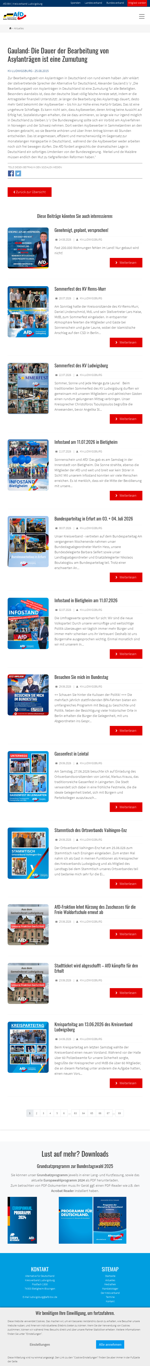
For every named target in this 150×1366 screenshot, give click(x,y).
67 (108, 1113)
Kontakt (110, 1301)
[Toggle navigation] (141, 16)
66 (100, 1113)
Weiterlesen (126, 262)
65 (91, 1113)
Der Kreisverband (110, 1293)
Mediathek (110, 1284)
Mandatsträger (110, 1288)
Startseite (110, 1276)
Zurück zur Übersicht (29, 192)
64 (83, 1113)
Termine (110, 1297)
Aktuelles (110, 1280)
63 (75, 1113)
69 (119, 1113)
